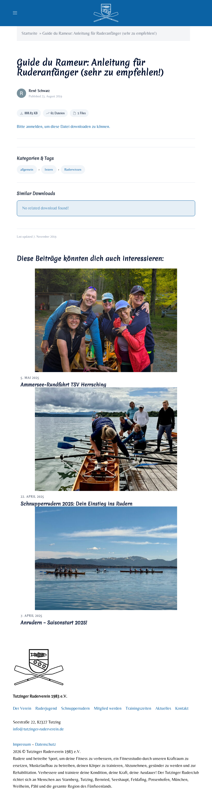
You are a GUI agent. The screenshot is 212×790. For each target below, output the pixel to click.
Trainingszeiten (138, 708)
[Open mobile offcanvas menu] (15, 13)
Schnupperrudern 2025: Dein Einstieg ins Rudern (76, 503)
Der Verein (22, 708)
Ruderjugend (46, 708)
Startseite (29, 33)
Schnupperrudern (75, 708)
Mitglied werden (108, 708)
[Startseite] (106, 12)
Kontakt (181, 708)
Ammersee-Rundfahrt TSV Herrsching (63, 384)
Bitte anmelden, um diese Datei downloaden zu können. (63, 126)
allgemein (26, 169)
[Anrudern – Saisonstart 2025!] (106, 557)
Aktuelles (163, 708)
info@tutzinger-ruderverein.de (38, 729)
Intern (49, 169)
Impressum (22, 744)
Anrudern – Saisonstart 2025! (54, 622)
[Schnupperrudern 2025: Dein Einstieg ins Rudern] (106, 438)
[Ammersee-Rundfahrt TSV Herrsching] (106, 319)
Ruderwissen (72, 169)
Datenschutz (45, 744)
